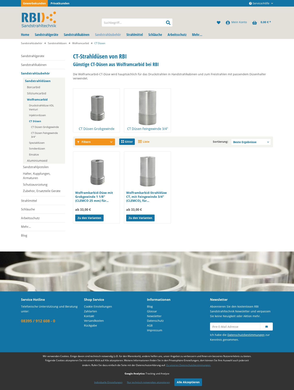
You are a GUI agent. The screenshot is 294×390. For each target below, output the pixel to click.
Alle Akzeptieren (188, 382)
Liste (145, 142)
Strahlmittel (29, 201)
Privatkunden (60, 3)
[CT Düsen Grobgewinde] (96, 108)
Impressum (154, 330)
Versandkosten (94, 321)
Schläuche (28, 209)
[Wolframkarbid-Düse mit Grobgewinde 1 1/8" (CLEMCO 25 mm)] (96, 172)
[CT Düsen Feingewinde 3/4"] (147, 108)
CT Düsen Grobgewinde (45, 127)
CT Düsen (35, 121)
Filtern (86, 142)
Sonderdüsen (37, 148)
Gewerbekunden (34, 3)
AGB (150, 325)
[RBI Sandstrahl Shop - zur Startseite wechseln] (59, 19)
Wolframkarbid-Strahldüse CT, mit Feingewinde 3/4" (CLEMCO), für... (146, 197)
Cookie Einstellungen (98, 306)
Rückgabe (90, 325)
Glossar (152, 311)
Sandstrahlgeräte (32, 56)
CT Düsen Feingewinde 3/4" (44, 135)
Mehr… (26, 227)
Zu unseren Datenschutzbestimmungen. (188, 365)
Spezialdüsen (37, 143)
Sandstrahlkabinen (34, 65)
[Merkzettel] (218, 23)
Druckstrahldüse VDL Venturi (41, 107)
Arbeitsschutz (30, 218)
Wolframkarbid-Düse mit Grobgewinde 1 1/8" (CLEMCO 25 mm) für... (94, 197)
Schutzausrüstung (35, 184)
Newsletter (154, 316)
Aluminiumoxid (37, 160)
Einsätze (34, 154)
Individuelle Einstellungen (108, 382)
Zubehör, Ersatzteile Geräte (41, 191)
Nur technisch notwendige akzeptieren (148, 382)
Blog (24, 235)
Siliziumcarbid (36, 93)
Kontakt (89, 316)
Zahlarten (90, 311)
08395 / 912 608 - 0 (38, 321)
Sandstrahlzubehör (35, 73)
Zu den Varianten (89, 218)
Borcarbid (33, 87)
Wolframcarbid (37, 99)
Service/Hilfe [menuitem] (261, 3)
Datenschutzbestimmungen (246, 335)
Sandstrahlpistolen (36, 167)
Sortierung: (220, 142)
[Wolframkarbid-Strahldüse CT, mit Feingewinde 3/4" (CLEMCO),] (147, 172)
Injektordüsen (37, 115)
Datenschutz (155, 321)
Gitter (128, 142)
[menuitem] (137, 23)
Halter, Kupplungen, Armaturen (36, 175)
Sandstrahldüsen (38, 81)
